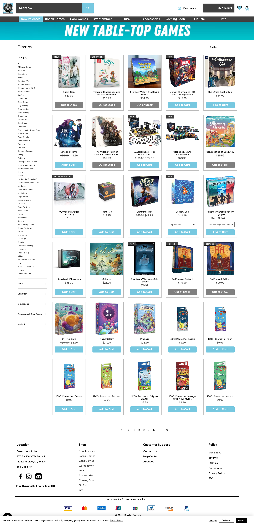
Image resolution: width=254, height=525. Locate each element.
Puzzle (21, 214)
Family (20, 154)
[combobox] (222, 47)
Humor (21, 175)
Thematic (22, 249)
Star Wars (22, 235)
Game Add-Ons (24, 273)
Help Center (150, 456)
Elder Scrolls (23, 137)
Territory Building (25, 245)
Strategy (22, 238)
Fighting (21, 158)
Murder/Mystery (25, 200)
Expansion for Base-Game (29, 130)
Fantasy (21, 147)
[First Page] (122, 430)
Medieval (22, 186)
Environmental (24, 140)
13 (154, 429)
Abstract (21, 70)
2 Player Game (24, 67)
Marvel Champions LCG (28, 182)
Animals (21, 77)
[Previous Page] (128, 430)
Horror (21, 172)
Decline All (226, 520)
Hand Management (26, 165)
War (19, 263)
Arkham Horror (24, 84)
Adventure (22, 74)
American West (24, 81)
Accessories (86, 475)
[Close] (250, 520)
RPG (81, 470)
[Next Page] (161, 430)
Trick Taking (23, 252)
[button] (247, 8)
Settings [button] (213, 520)
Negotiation (23, 196)
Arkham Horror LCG (26, 88)
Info (81, 490)
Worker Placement (26, 266)
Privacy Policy (216, 473)
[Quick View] (144, 71)
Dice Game (22, 123)
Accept (241, 520)
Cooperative (23, 109)
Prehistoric (22, 217)
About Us (148, 461)
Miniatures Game (25, 189)
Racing (21, 221)
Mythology (22, 193)
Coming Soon (87, 480)
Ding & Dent (23, 119)
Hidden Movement (26, 168)
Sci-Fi (20, 231)
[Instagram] (28, 476)
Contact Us (150, 451)
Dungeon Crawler (25, 151)
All (19, 63)
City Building (23, 105)
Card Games (86, 460)
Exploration (23, 133)
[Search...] (88, 8)
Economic (22, 126)
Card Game (23, 102)
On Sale (21, 203)
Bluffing (21, 95)
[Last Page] (167, 430)
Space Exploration (26, 228)
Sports (21, 242)
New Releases (87, 451)
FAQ (210, 478)
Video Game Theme (26, 259)
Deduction (22, 116)
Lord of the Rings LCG (27, 179)
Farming (21, 144)
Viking (20, 256)
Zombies (22, 270)
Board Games (24, 91)
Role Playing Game (26, 224)
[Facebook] (20, 476)
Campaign (22, 98)
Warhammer (86, 465)
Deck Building (24, 112)
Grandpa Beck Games (27, 161)
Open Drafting (24, 207)
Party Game (23, 210)
